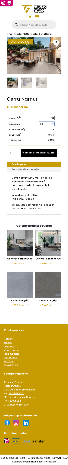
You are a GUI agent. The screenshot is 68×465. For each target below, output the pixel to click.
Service (8, 342)
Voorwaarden (12, 350)
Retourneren (11, 357)
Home (9, 33)
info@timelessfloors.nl (23, 397)
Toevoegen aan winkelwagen (39, 153)
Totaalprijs (15, 140)
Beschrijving (19, 164)
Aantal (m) (15, 118)
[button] (56, 42)
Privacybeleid (11, 353)
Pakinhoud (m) (17, 129)
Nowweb (57, 457)
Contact (9, 338)
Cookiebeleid (11, 365)
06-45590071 (16, 393)
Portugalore (50, 461)
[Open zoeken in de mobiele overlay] (34, 25)
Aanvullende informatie (25, 169)
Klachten (9, 361)
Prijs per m (15, 135)
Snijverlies (14, 124)
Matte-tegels (30, 33)
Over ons (9, 346)
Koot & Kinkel (42, 457)
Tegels (17, 33)
